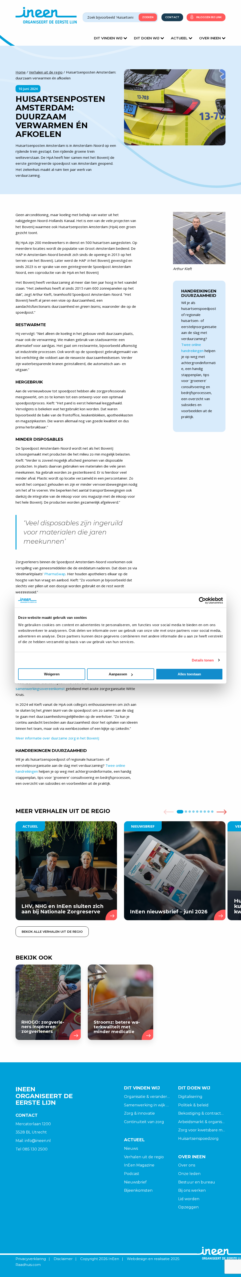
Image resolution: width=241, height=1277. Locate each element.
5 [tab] (197, 811)
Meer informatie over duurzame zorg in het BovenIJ (57, 738)
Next (221, 811)
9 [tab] (212, 811)
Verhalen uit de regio (46, 72)
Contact (172, 17)
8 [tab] (208, 811)
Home (21, 72)
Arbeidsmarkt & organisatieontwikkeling (201, 1122)
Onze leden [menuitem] (189, 1173)
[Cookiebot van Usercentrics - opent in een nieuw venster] (202, 600)
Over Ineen (210, 38)
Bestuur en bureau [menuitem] (196, 1182)
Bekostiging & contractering (201, 1113)
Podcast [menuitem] (131, 1173)
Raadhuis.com (28, 1264)
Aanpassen (118, 674)
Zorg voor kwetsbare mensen (201, 1130)
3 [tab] (190, 811)
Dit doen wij (146, 38)
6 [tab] (201, 811)
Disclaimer (63, 1258)
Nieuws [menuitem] (131, 1148)
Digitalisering (190, 1096)
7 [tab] (205, 811)
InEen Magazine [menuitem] (139, 1165)
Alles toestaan (189, 674)
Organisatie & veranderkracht (147, 1096)
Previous (169, 812)
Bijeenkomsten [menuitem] (138, 1190)
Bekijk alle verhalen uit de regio (52, 931)
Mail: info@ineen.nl (33, 1140)
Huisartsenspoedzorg (198, 1138)
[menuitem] (147, 1148)
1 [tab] (180, 811)
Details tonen (203, 660)
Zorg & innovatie (139, 1113)
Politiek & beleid (193, 1105)
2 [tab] (186, 811)
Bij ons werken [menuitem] (192, 1190)
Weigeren (52, 674)
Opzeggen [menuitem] (188, 1207)
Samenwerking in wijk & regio (147, 1105)
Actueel (179, 38)
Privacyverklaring (31, 1258)
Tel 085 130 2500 (32, 1149)
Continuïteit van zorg (144, 1122)
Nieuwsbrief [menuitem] (135, 1182)
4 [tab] (193, 811)
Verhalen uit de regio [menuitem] (144, 1157)
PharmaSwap (54, 573)
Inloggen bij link (209, 17)
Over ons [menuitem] (186, 1165)
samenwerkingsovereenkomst (40, 688)
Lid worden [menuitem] (188, 1199)
